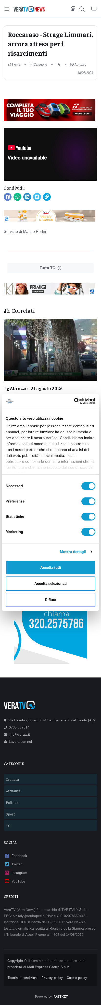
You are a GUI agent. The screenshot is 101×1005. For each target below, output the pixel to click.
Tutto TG (48, 268)
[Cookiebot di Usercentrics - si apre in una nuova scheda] (73, 401)
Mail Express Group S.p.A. (48, 967)
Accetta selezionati (50, 583)
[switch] (88, 501)
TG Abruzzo (77, 64)
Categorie (40, 64)
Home (16, 64)
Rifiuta (50, 600)
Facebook (19, 856)
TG (58, 64)
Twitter (17, 864)
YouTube (18, 881)
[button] (85, 9)
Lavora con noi (20, 742)
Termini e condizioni (23, 978)
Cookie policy (77, 978)
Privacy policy (52, 978)
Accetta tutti (50, 567)
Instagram (19, 873)
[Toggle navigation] (7, 9)
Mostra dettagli (73, 552)
